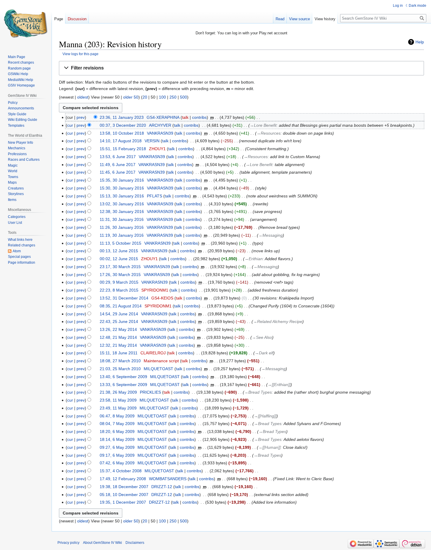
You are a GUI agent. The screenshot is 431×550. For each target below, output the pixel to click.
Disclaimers (134, 543)
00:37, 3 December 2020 (123, 125)
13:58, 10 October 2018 (122, 133)
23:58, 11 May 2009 (118, 400)
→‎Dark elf (264, 353)
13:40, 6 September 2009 (123, 376)
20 (144, 97)
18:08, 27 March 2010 (120, 360)
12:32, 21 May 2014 (118, 345)
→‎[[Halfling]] (265, 416)
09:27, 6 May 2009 (117, 447)
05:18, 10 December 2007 (124, 494)
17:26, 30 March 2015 (120, 274)
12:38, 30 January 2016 (122, 211)
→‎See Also (262, 337)
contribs (199, 117)
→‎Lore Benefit (263, 125)
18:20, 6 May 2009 (117, 431)
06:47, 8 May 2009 (117, 416)
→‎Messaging (270, 235)
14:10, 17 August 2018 (121, 140)
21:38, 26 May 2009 (118, 392)
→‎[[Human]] (269, 447)
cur (70, 125)
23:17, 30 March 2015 (120, 266)
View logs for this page (80, 54)
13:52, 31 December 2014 (124, 298)
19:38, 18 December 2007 (124, 486)
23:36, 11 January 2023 (122, 117)
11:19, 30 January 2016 (122, 235)
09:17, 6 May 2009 (117, 455)
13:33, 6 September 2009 (123, 384)
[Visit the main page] (25, 23)
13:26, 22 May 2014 (118, 329)
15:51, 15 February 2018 (123, 148)
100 (162, 97)
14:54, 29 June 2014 (119, 314)
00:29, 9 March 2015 (119, 282)
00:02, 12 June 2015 (119, 258)
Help (419, 42)
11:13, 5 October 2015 (120, 243)
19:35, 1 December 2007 (123, 502)
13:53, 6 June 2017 (118, 156)
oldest (82, 97)
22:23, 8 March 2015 (119, 290)
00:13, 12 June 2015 (119, 250)
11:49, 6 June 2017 (117, 164)
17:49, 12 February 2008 (123, 478)
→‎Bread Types (258, 392)
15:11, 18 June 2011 (119, 353)
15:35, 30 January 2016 (122, 180)
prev (81, 117)
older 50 (130, 97)
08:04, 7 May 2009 (117, 423)
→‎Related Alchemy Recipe (277, 321)
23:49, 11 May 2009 (118, 408)
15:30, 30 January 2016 (122, 188)
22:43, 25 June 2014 (119, 321)
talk (185, 117)
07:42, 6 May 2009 (117, 463)
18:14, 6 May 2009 (117, 439)
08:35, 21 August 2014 (121, 306)
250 (173, 97)
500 (183, 97)
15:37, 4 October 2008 (121, 470)
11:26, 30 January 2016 (122, 227)
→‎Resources (269, 133)
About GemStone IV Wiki (102, 543)
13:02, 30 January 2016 (122, 204)
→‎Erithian (254, 258)
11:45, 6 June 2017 (117, 172)
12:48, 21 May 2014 (118, 337)
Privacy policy (68, 543)
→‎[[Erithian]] (279, 384)
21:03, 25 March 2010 (120, 368)
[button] (241, 68)
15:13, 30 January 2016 (122, 196)
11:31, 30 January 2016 (122, 219)
